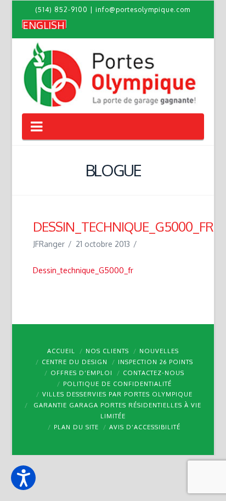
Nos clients (107, 351)
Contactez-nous (153, 373)
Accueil (61, 351)
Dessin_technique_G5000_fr (83, 270)
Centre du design (75, 362)
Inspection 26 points (155, 362)
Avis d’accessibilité (144, 427)
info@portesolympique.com (142, 9)
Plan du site (76, 427)
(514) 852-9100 (61, 9)
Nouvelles (159, 351)
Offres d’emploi (81, 373)
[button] (23, 477)
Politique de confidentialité (117, 384)
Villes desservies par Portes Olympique (117, 394)
